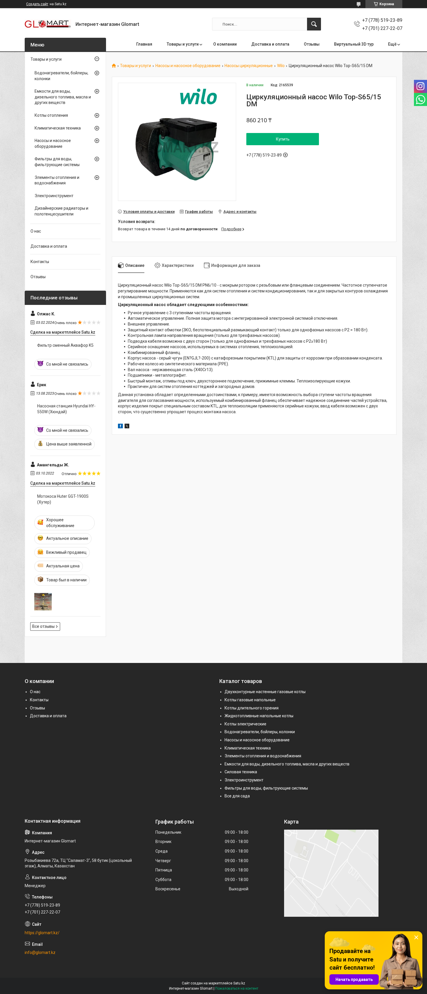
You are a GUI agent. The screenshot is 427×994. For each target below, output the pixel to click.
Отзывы (312, 44)
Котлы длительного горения (252, 708)
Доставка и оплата (270, 44)
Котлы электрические (245, 724)
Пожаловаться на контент (236, 988)
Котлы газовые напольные (250, 700)
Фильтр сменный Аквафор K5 (65, 345)
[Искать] (314, 24)
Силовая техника (241, 772)
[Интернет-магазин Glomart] (48, 24)
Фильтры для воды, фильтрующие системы (57, 162)
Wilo (281, 66)
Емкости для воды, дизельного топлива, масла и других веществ (63, 97)
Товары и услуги (183, 44)
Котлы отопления (51, 115)
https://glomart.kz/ (42, 932)
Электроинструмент (54, 195)
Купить (283, 139)
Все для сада (237, 796)
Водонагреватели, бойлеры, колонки (61, 76)
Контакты (40, 261)
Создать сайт (37, 4)
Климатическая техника (58, 128)
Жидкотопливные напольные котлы (259, 715)
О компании (225, 44)
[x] (127, 427)
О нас (36, 231)
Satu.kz (239, 983)
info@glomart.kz (40, 952)
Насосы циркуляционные (249, 66)
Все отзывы (43, 626)
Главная (144, 44)
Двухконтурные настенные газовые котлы (265, 691)
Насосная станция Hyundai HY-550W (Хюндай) (66, 409)
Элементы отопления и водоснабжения (57, 180)
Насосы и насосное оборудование (187, 66)
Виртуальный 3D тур (354, 44)
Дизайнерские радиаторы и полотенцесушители (61, 211)
